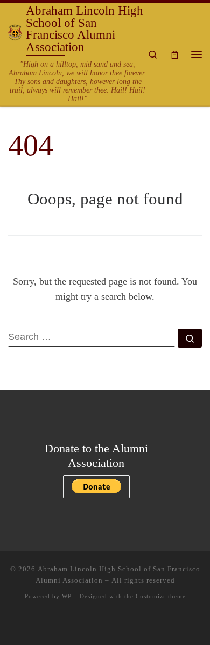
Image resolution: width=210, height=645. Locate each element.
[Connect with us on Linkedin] (105, 624)
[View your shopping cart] (175, 54)
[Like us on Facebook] (58, 624)
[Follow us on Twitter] (74, 624)
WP (67, 596)
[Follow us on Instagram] (89, 624)
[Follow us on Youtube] (136, 624)
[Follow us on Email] (152, 624)
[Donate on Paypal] (120, 624)
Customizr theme (161, 596)
